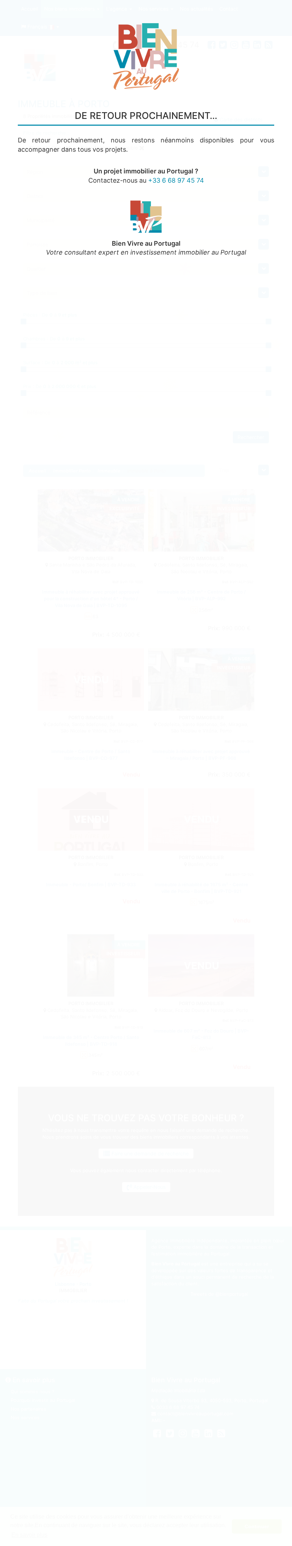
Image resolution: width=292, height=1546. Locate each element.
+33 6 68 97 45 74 (176, 180)
